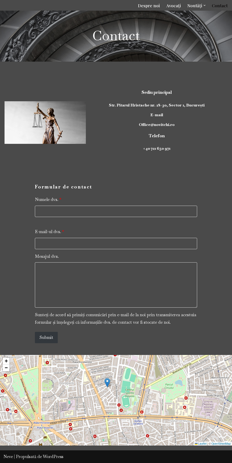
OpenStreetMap (221, 443)
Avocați (173, 5)
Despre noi (149, 5)
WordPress (53, 456)
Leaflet (202, 443)
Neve (8, 456)
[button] (204, 5)
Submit (46, 337)
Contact (220, 5)
